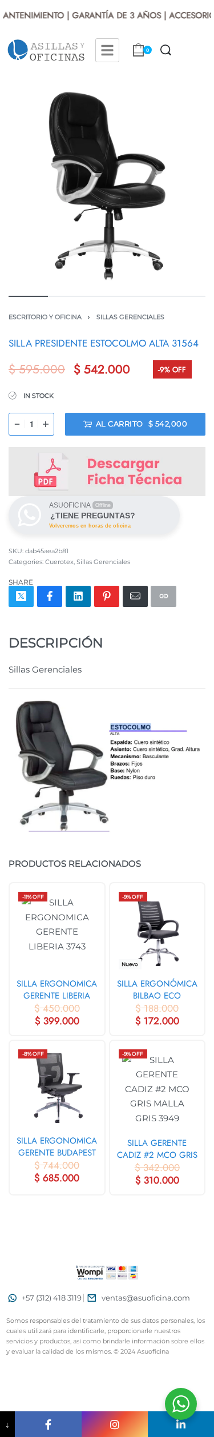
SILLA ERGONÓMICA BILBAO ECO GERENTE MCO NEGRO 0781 (157, 989)
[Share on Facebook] (49, 596)
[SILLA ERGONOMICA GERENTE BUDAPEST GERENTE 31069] (57, 1087)
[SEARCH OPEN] (166, 50)
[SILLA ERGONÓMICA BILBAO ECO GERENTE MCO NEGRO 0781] (157, 930)
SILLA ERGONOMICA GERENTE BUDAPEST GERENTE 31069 (57, 1147)
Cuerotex (59, 562)
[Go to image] (28, 296)
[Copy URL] (163, 596)
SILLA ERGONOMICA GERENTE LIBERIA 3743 (57, 989)
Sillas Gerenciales (130, 317)
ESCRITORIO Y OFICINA (45, 317)
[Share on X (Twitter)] (21, 596)
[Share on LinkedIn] (78, 596)
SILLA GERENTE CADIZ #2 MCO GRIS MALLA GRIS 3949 (157, 1149)
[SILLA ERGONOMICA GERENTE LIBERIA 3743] (57, 930)
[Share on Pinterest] (106, 596)
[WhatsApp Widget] (181, 1404)
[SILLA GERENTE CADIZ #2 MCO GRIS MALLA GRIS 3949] (157, 1088)
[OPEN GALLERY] (107, 185)
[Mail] (135, 596)
